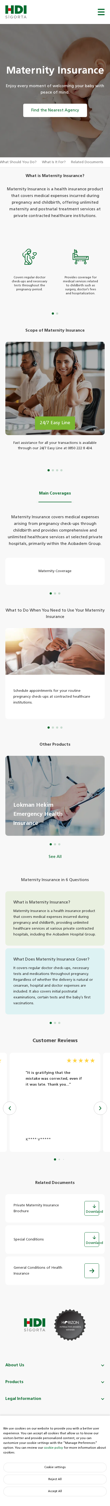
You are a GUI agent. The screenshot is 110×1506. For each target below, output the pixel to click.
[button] (100, 1108)
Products (14, 1382)
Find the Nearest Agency (55, 110)
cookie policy (53, 1447)
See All (55, 857)
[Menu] (101, 12)
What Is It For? (54, 162)
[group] (55, 796)
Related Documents (87, 162)
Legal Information (23, 1399)
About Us (14, 1365)
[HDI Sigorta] (16, 12)
